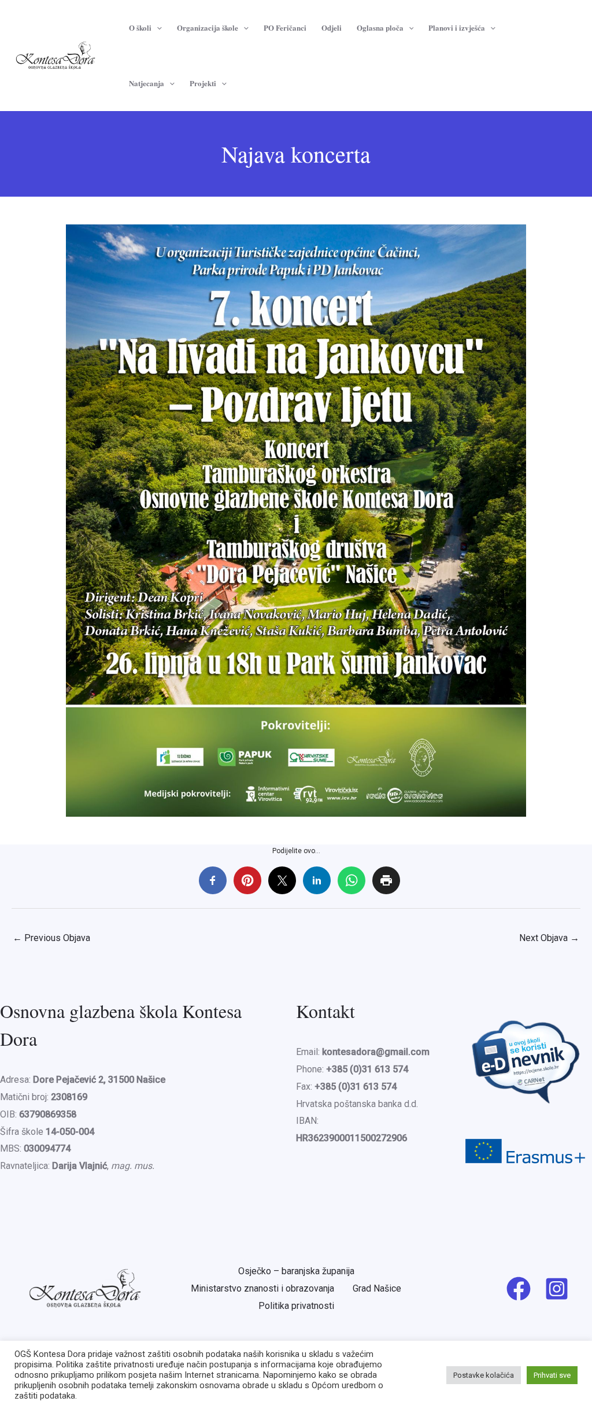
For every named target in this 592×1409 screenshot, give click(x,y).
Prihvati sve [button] (552, 1375)
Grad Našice (377, 1288)
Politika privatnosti (296, 1305)
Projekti (203, 83)
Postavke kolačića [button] (483, 1375)
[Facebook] (518, 1289)
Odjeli (331, 27)
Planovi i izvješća (456, 27)
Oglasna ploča (380, 27)
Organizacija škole (207, 27)
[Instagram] (557, 1289)
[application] (156, 28)
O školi (140, 27)
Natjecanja (146, 83)
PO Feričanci (285, 27)
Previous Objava (51, 937)
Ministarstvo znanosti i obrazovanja (262, 1288)
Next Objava (549, 937)
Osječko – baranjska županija (296, 1271)
